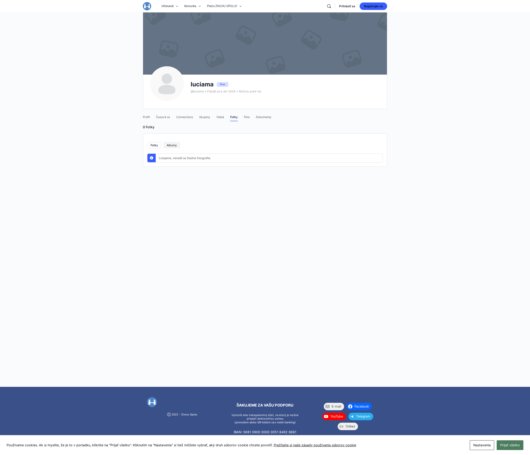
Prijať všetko (510, 445)
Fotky (154, 145)
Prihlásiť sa (347, 6)
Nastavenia (482, 445)
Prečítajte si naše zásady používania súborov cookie (315, 445)
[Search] (329, 6)
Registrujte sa (373, 6)
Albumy (172, 145)
